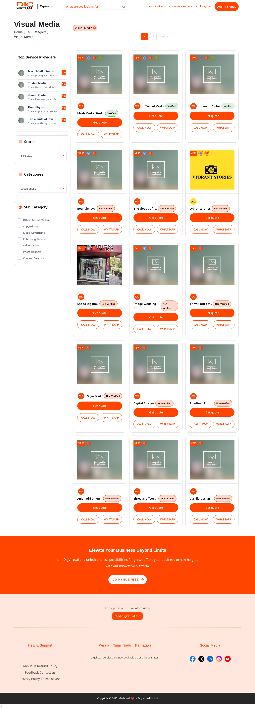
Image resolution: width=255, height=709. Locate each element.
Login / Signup (226, 6)
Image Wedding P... (152, 306)
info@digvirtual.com (127, 616)
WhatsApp (111, 134)
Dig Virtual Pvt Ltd (148, 698)
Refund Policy (47, 666)
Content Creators (33, 258)
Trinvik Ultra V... (209, 304)
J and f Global (216, 106)
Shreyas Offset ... (153, 498)
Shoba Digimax (96, 304)
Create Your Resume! (180, 6)
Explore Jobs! (203, 6)
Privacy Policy (30, 679)
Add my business (128, 580)
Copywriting (30, 226)
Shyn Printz (103, 396)
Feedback (32, 672)
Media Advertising (34, 232)
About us (29, 666)
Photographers (32, 252)
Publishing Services (34, 239)
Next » (164, 36)
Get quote (100, 122)
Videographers (32, 245)
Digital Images (152, 403)
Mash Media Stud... (96, 113)
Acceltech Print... (210, 403)
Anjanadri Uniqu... (98, 498)
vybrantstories (209, 208)
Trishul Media (160, 106)
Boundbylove (95, 208)
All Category (37, 32)
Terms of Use (51, 679)
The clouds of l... (153, 208)
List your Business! (155, 6)
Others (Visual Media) (36, 220)
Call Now (88, 134)
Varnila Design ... (210, 498)
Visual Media (23, 37)
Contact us (47, 672)
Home (18, 32)
